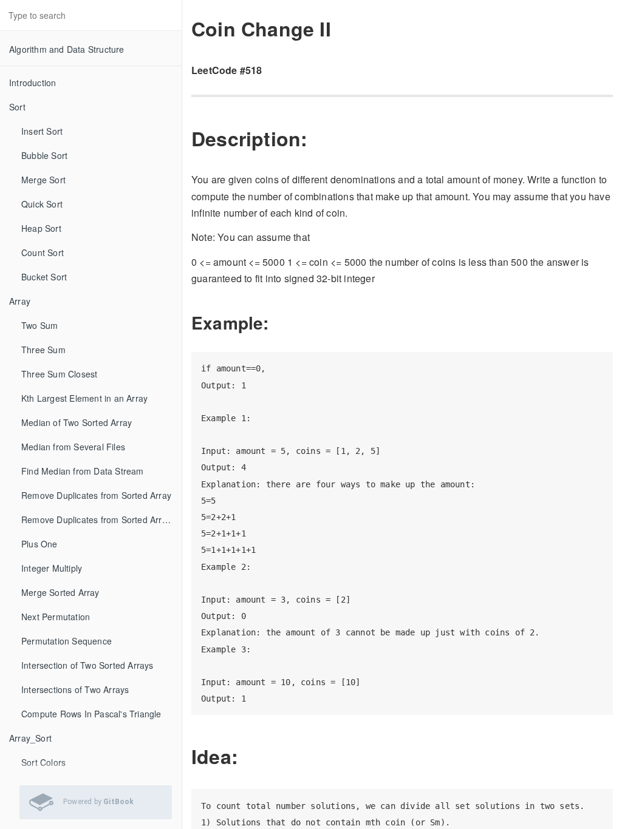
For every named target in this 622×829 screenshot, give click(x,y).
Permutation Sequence (66, 641)
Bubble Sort (44, 155)
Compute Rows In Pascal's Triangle (91, 714)
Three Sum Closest (59, 374)
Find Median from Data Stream (82, 471)
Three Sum (43, 349)
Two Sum (39, 325)
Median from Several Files (73, 447)
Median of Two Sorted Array (76, 422)
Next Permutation (55, 617)
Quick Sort (42, 204)
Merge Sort (43, 180)
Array (19, 301)
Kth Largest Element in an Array (84, 398)
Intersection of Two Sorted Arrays (87, 665)
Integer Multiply (51, 568)
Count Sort (42, 252)
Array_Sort (30, 738)
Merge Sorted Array (60, 592)
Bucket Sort (44, 277)
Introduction (32, 82)
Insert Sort (42, 131)
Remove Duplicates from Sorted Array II (100, 519)
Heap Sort (41, 228)
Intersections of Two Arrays (75, 689)
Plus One (39, 544)
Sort (17, 107)
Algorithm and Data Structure (67, 49)
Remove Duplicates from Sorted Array (96, 495)
